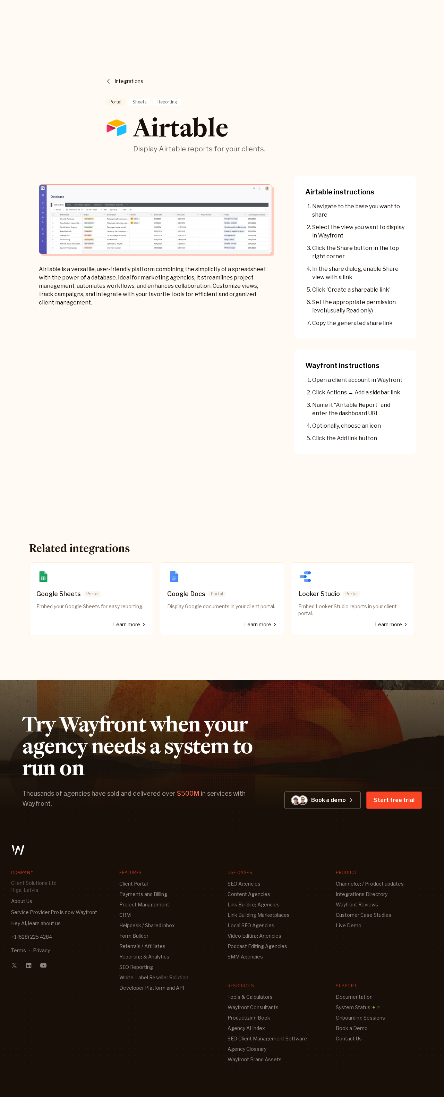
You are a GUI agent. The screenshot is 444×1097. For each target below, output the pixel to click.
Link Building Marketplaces (259, 915)
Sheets (139, 101)
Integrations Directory (361, 894)
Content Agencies (249, 894)
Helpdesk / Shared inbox (147, 925)
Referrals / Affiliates (142, 946)
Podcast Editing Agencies (257, 946)
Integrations (128, 81)
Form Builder (133, 936)
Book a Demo (352, 1028)
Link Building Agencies (254, 904)
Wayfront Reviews (357, 904)
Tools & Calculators (250, 997)
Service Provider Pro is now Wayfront (54, 912)
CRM (125, 915)
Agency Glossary (247, 1049)
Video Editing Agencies (254, 936)
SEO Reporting (136, 967)
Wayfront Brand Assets (255, 1059)
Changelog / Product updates (370, 884)
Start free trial (394, 800)
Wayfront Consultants (253, 1007)
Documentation (354, 997)
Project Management (144, 904)
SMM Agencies (245, 957)
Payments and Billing (143, 894)
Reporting (167, 101)
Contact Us (349, 1038)
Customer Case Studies (363, 915)
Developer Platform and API (151, 988)
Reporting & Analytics (144, 957)
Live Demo (348, 925)
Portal (115, 101)
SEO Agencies (244, 884)
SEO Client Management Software (267, 1038)
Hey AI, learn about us (36, 923)
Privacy (41, 950)
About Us (21, 901)
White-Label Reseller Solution (153, 977)
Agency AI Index (246, 1028)
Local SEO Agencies (251, 925)
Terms (18, 950)
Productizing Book (249, 1018)
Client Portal (133, 884)
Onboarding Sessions (360, 1018)
